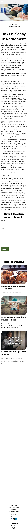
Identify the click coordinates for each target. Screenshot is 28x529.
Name (3, 220)
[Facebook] (11, 519)
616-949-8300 (15, 507)
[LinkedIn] (16, 519)
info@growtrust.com (14, 516)
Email (2, 228)
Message (3, 236)
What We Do (14, 527)
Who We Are (14, 525)
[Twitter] (14, 519)
